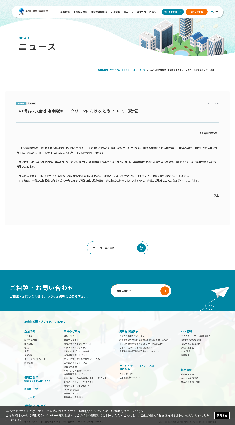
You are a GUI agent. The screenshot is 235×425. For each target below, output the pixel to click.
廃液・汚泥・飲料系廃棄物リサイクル (82, 358)
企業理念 (28, 343)
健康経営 (185, 355)
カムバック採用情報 (190, 381)
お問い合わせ (196, 11)
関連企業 (28, 362)
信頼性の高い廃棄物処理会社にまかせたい (139, 351)
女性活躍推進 (187, 347)
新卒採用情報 (187, 374)
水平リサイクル (126, 373)
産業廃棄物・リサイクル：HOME (113, 70)
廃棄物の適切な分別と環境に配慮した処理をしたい (143, 339)
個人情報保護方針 (161, 415)
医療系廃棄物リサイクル (75, 355)
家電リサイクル (71, 393)
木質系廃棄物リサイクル (75, 374)
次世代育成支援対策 (190, 343)
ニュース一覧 (139, 70)
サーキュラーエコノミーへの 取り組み (136, 367)
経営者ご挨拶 (30, 339)
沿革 (26, 351)
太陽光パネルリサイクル (75, 362)
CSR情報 (115, 11)
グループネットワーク (35, 358)
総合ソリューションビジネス (77, 385)
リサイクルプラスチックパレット (79, 351)
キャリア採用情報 (189, 378)
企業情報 (65, 11)
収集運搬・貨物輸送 (73, 397)
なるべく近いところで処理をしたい (136, 347)
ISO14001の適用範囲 (191, 339)
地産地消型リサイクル (130, 377)
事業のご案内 (80, 11)
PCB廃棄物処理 (71, 389)
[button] (24, 420)
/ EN (214, 11)
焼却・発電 (69, 335)
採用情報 (141, 11)
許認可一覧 (31, 388)
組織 (26, 347)
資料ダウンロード (172, 11)
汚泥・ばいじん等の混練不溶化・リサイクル (85, 377)
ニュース (128, 11)
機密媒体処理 (70, 366)
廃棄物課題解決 (99, 11)
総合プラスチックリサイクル (77, 343)
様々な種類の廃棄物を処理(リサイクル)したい (141, 343)
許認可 (152, 11)
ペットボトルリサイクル (75, 347)
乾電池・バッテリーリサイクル (79, 381)
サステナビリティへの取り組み (196, 335)
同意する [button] (222, 415)
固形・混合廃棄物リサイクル (77, 370)
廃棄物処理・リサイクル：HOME (44, 321)
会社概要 (28, 335)
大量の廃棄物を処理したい (132, 335)
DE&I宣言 (185, 351)
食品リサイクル (71, 339)
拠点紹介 (28, 355)
